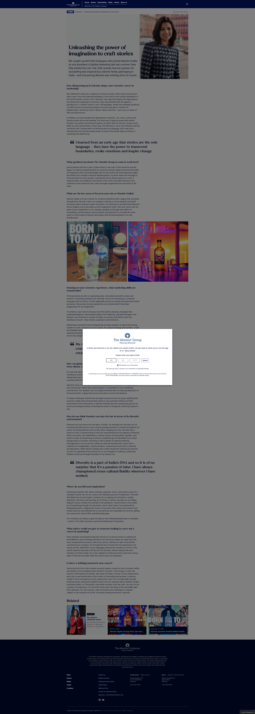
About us (124, 2)
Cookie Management (247, 712)
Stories (87, 2)
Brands (93, 2)
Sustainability (102, 2)
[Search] (187, 4)
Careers (116, 2)
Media (110, 2)
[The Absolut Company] (73, 4)
